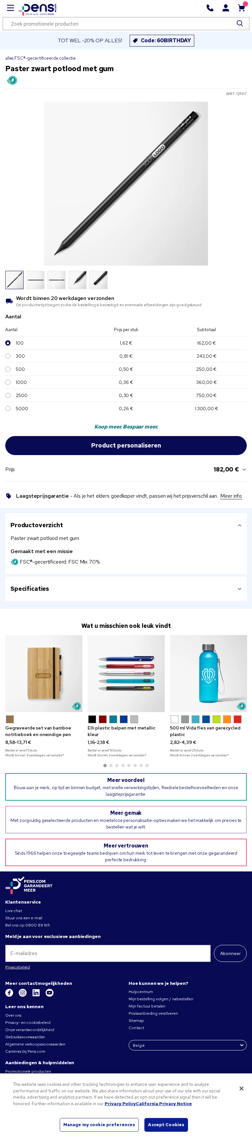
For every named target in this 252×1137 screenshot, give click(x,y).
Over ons (13, 1015)
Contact (136, 1027)
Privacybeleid (17, 967)
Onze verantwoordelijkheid (29, 1029)
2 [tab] (111, 765)
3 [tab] (116, 765)
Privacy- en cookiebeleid (28, 1022)
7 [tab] (141, 765)
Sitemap (136, 1020)
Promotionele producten (28, 1071)
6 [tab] (135, 765)
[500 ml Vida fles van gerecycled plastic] (208, 673)
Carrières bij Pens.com (25, 1051)
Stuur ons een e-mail (23, 918)
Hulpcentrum (141, 991)
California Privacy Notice (164, 1104)
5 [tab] (129, 765)
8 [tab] (147, 765)
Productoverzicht (36, 525)
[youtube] (49, 995)
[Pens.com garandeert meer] (28, 886)
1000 (21, 382)
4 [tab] (123, 765)
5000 (22, 408)
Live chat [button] (13, 910)
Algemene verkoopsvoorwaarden (35, 1044)
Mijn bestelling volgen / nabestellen (161, 999)
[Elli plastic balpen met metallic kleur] (126, 673)
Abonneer (230, 953)
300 (20, 356)
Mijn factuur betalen (147, 1006)
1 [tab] (105, 765)
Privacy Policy (120, 1104)
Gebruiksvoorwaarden (25, 1037)
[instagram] (23, 995)
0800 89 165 (37, 925)
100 (20, 343)
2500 (21, 395)
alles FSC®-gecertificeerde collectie (40, 58)
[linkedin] (36, 995)
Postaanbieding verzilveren (153, 1013)
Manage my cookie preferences (99, 1124)
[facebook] (9, 995)
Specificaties (29, 588)
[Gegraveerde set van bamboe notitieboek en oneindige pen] (43, 673)
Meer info (231, 495)
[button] (10, 719)
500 (20, 369)
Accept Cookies (166, 1124)
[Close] (241, 1088)
